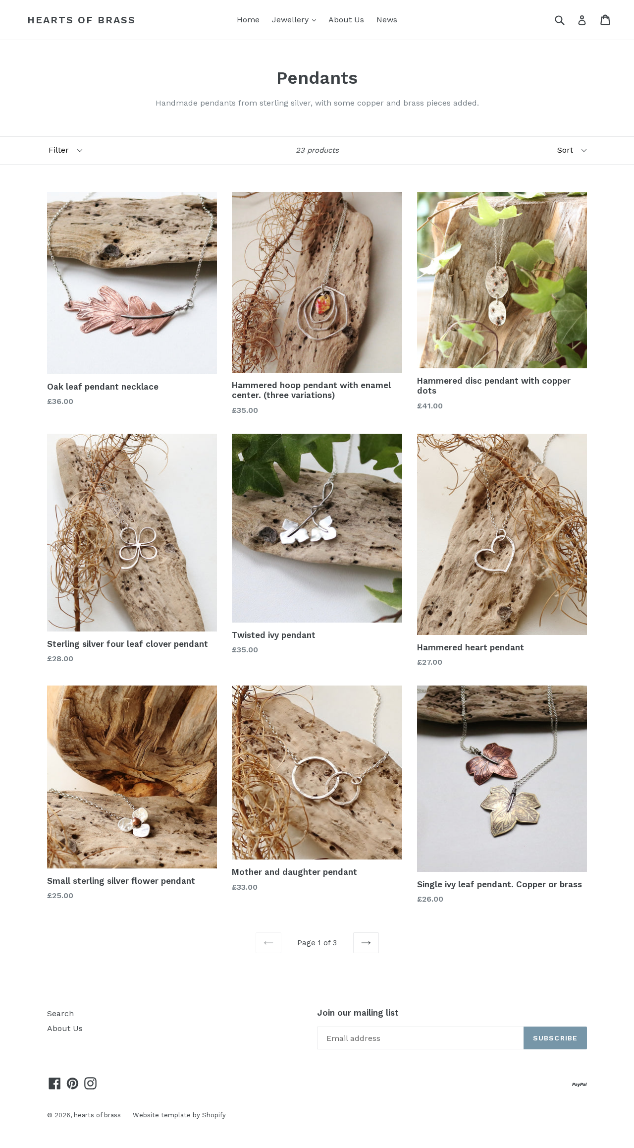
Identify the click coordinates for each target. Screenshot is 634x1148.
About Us (346, 19)
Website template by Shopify (179, 1115)
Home (248, 19)
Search (60, 1013)
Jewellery (296, 19)
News (386, 19)
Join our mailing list (358, 1013)
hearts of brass (81, 20)
